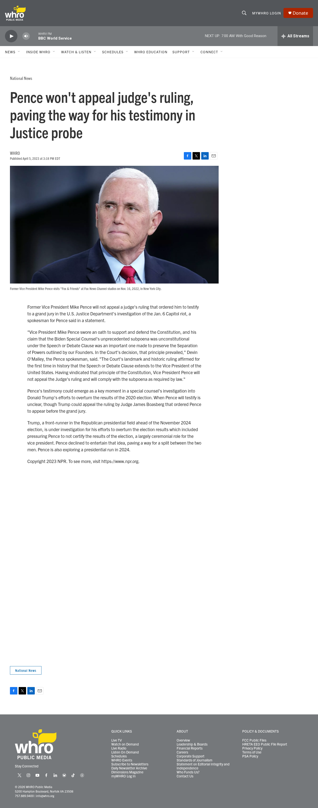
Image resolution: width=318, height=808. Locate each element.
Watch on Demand (125, 744)
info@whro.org (45, 796)
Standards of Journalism (194, 760)
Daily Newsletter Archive (129, 768)
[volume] (26, 36)
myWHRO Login (266, 13)
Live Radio (118, 748)
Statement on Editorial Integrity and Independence (203, 766)
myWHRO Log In (123, 776)
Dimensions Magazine (127, 772)
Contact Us (185, 776)
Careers (182, 752)
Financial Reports (189, 748)
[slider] (34, 36)
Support (181, 52)
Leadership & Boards (192, 744)
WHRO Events (121, 760)
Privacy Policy (252, 748)
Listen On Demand (125, 752)
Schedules (119, 756)
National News (21, 78)
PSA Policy (250, 756)
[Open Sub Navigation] (19, 52)
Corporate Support (190, 756)
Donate (300, 13)
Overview (183, 740)
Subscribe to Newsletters (129, 764)
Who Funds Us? (188, 772)
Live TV (116, 740)
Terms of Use (251, 752)
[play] (11, 36)
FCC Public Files (254, 740)
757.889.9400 (24, 796)
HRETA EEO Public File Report (264, 744)
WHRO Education (150, 52)
